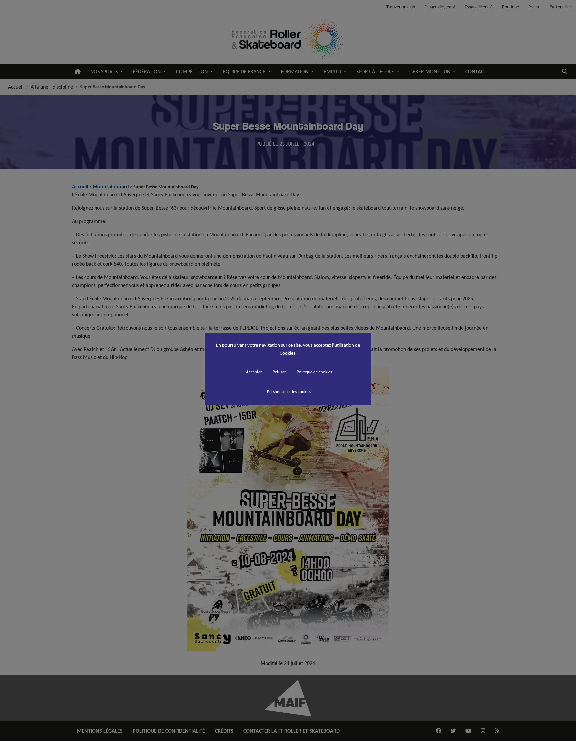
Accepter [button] (254, 371)
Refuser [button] (279, 371)
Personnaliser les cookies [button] (289, 391)
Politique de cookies (314, 371)
